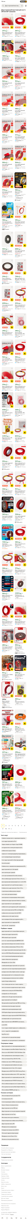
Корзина (21, 1218)
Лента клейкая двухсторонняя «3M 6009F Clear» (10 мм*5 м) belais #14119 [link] (20, 412)
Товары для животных (6, 1194)
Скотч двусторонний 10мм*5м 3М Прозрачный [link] (20, 165)
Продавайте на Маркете (7, 1150)
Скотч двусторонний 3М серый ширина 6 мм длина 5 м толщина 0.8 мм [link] (20, 58)
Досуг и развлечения (6, 1166)
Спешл (7, 1218)
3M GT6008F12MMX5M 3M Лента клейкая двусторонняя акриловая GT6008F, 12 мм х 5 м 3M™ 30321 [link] (20, 701)
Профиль (25, 1218)
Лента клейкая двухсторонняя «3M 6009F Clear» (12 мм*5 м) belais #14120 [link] (20, 333)
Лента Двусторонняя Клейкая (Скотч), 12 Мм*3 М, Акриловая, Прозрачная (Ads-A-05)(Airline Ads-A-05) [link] (20, 222)
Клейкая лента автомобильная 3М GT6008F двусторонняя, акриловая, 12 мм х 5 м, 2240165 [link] (20, 595)
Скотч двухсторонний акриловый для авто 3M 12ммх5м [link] (7, 647)
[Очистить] (22, 6)
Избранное (16, 1218)
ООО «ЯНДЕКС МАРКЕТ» (11, 1212)
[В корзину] (12, 27)
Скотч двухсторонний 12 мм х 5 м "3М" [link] (20, 517)
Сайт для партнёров (6, 1154)
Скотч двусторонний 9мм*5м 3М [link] (20, 111)
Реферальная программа (7, 1160)
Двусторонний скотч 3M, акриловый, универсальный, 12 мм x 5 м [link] (20, 675)
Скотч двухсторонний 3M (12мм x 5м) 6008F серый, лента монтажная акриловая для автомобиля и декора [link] (7, 517)
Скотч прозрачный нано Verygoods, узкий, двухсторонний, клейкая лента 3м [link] (7, 222)
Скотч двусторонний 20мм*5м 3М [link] (7, 165)
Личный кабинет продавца (7, 1148)
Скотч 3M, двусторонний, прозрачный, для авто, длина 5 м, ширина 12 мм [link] (20, 784)
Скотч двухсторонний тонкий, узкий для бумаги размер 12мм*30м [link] (7, 754)
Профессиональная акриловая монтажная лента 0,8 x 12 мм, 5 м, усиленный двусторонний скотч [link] (7, 811)
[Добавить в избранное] (12, 15)
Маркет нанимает (5, 1207)
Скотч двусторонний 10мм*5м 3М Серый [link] (20, 137)
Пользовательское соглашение (8, 1203)
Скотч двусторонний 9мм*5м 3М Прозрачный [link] (7, 111)
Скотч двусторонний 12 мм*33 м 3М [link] (20, 251)
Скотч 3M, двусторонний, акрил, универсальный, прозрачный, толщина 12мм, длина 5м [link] (7, 412)
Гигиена (3, 1172)
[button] (26, 6)
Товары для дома (5, 1178)
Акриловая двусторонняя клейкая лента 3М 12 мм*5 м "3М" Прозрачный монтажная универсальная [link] (7, 544)
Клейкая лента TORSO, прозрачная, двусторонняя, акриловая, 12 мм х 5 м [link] (7, 675)
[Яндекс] (12, 1214)
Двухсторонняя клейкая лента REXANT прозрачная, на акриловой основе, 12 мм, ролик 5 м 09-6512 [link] (7, 702)
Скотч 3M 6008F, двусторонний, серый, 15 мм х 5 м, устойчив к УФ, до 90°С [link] (7, 359)
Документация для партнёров (8, 1152)
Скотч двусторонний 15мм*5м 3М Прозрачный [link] (7, 192)
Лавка (11, 1218)
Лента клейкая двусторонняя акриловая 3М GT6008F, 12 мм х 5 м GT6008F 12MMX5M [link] (20, 647)
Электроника (4, 1174)
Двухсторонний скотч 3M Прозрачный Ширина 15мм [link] (7, 596)
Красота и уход (4, 1182)
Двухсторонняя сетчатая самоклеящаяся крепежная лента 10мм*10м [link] (19, 192)
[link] (14, 838)
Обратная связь (5, 1205)
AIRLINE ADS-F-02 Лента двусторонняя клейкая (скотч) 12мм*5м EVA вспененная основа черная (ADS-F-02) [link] (20, 729)
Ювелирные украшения (6, 1200)
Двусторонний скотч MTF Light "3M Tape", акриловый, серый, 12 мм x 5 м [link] (7, 729)
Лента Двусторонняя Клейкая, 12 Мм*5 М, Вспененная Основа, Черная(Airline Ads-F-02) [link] (7, 251)
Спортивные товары (6, 1192)
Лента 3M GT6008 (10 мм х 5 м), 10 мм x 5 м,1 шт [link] (20, 810)
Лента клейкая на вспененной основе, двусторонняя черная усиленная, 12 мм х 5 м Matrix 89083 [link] (7, 279)
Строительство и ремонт (7, 1196)
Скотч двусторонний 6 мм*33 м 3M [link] (7, 305)
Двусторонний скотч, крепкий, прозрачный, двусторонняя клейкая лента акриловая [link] (7, 784)
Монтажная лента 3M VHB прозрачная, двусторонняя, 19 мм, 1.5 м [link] (7, 438)
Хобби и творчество (6, 1184)
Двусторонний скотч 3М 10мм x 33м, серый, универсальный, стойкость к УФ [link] (20, 279)
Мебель (3, 1168)
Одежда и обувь (5, 1176)
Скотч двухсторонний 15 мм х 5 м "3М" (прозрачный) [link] (7, 464)
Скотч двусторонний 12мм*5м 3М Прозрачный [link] (20, 83)
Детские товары (5, 1198)
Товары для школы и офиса (7, 1190)
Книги (2, 1188)
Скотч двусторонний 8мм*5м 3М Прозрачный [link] (7, 137)
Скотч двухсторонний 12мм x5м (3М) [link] (20, 438)
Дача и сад (3, 1186)
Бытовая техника (5, 1170)
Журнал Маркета (5, 1209)
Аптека (3, 1180)
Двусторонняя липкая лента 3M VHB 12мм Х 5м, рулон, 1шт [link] (20, 754)
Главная (2, 1218)
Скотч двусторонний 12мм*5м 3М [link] (7, 83)
